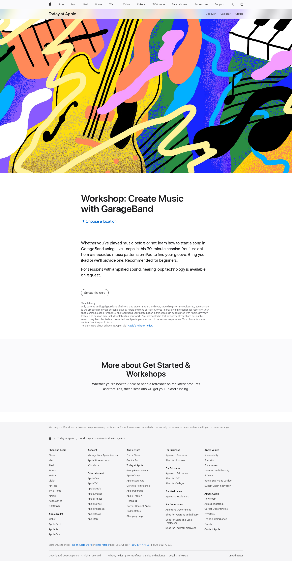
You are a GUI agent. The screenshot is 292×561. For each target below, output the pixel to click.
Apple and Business (176, 455)
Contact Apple (212, 529)
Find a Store (133, 455)
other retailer (102, 545)
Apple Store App (135, 480)
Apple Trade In (134, 496)
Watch (52, 475)
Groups (239, 14)
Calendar (225, 14)
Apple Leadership (213, 504)
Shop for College (174, 483)
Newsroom (210, 498)
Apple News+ (95, 504)
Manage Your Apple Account (103, 455)
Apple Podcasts (96, 509)
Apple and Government (178, 509)
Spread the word (94, 292)
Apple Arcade (95, 493)
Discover (211, 14)
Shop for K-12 (172, 478)
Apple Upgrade (135, 490)
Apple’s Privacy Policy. (140, 325)
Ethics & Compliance (215, 519)
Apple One (93, 478)
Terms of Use (134, 555)
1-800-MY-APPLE (139, 545)
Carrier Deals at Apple (139, 506)
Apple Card (55, 524)
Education (209, 460)
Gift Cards (54, 506)
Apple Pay (54, 529)
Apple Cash (55, 534)
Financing (132, 501)
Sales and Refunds (155, 555)
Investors (209, 514)
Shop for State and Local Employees (178, 521)
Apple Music (94, 488)
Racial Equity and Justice (218, 480)
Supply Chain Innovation (217, 485)
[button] (232, 4)
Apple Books (94, 514)
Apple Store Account (99, 460)
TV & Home (55, 490)
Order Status (134, 511)
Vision (52, 480)
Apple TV (93, 483)
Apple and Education (176, 473)
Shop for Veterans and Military (181, 514)
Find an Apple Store (81, 545)
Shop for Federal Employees (180, 528)
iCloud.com (94, 465)
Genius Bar (133, 460)
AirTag (52, 496)
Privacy (208, 475)
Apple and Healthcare (177, 496)
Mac (51, 460)
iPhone (52, 470)
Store (52, 455)
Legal (172, 555)
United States (236, 555)
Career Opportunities (216, 509)
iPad (51, 465)
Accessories (55, 501)
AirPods (53, 485)
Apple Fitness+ (96, 498)
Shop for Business (175, 460)
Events (208, 524)
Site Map (183, 555)
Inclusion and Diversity (216, 470)
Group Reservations (137, 470)
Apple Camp (133, 475)
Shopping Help (134, 516)
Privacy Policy (115, 555)
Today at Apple (62, 14)
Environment (211, 465)
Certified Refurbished (138, 485)
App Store (93, 519)
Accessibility (211, 455)
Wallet (52, 519)
